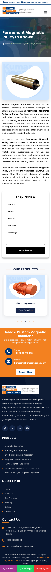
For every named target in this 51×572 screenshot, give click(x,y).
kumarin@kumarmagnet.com (35, 2)
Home (7, 44)
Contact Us (10, 511)
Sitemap (9, 502)
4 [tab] (29, 321)
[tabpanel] (25, 295)
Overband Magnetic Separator (19, 455)
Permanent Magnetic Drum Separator (22, 468)
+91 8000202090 (14, 540)
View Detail (24, 310)
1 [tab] (17, 321)
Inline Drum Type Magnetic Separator (22, 472)
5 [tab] (33, 321)
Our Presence (11, 498)
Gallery (8, 507)
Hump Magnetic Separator (17, 464)
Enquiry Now (25, 372)
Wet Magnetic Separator (16, 450)
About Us (9, 493)
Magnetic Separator (14, 446)
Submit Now (25, 250)
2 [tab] (21, 321)
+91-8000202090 (12, 2)
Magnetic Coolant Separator (18, 459)
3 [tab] (25, 321)
